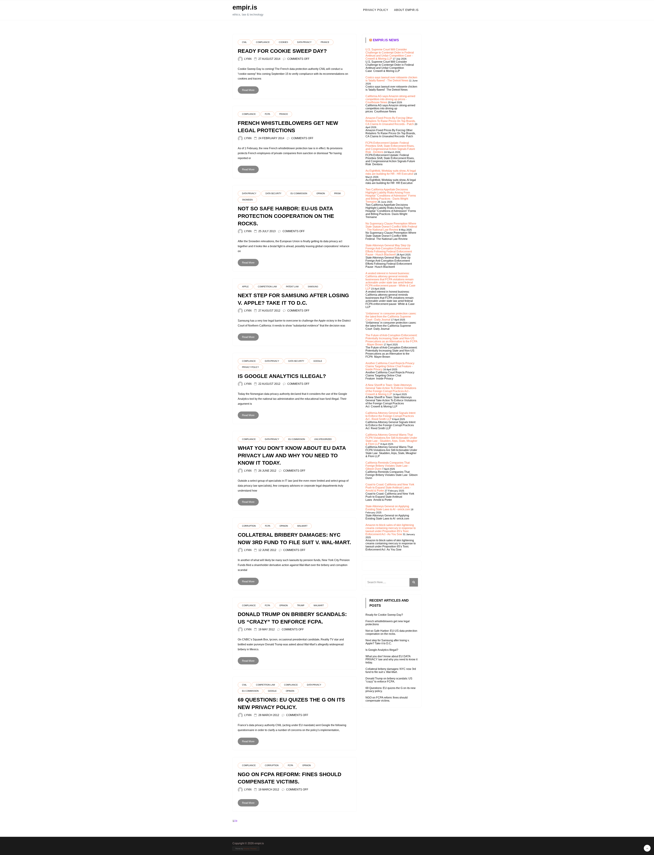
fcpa (267, 114)
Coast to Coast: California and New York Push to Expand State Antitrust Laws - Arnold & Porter (389, 487)
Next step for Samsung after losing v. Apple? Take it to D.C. (387, 642)
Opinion (320, 193)
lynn (248, 58)
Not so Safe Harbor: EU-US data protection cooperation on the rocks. (391, 632)
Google (317, 361)
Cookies (283, 42)
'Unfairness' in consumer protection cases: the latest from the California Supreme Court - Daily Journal (390, 316)
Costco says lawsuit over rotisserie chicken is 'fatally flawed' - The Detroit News (391, 79)
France (325, 42)
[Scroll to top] (647, 848)
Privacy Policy (250, 367)
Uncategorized (323, 439)
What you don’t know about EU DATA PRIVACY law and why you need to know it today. (391, 659)
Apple (245, 286)
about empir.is (406, 10)
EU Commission (299, 193)
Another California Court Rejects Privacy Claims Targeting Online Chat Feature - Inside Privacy (389, 366)
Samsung (313, 286)
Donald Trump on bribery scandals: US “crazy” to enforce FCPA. (388, 680)
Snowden (247, 200)
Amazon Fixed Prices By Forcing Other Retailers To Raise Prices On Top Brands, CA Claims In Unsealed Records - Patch (390, 121)
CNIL (244, 42)
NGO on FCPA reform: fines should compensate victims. (386, 699)
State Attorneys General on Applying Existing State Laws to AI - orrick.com (387, 508)
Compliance (263, 42)
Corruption (249, 526)
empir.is (244, 7)
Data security (273, 193)
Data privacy (304, 42)
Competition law (267, 286)
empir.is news (386, 40)
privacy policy (375, 10)
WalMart (302, 526)
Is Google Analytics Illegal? (381, 649)
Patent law (292, 286)
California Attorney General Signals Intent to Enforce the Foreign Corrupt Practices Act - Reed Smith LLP (390, 416)
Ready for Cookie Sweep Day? (384, 614)
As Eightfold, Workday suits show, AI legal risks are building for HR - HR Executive (390, 172)
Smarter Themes (250, 849)
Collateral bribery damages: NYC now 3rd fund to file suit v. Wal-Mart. (390, 670)
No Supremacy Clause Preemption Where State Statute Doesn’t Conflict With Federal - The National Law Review (391, 226)
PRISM (337, 193)
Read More (248, 90)
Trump (300, 605)
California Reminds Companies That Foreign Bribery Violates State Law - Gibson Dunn (387, 465)
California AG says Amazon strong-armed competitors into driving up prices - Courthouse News (390, 99)
